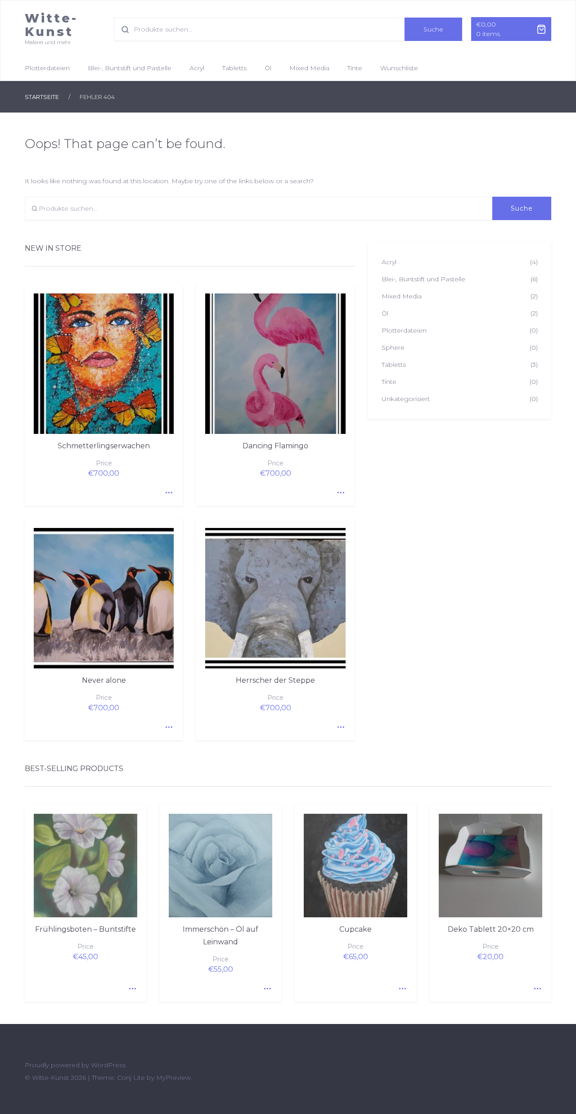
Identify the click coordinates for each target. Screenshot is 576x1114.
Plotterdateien (47, 68)
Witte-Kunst (51, 25)
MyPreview (173, 1077)
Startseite (42, 96)
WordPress (108, 1065)
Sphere (393, 347)
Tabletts (234, 68)
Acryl (196, 68)
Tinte (354, 68)
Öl (268, 68)
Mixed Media (309, 68)
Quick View (167, 489)
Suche (433, 29)
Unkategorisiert (406, 399)
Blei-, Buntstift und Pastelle (129, 68)
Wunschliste (399, 68)
